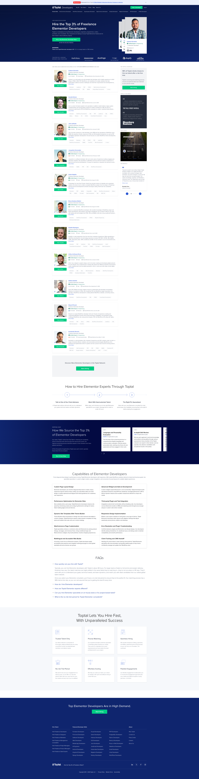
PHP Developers (133, 11)
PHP (84, 87)
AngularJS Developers (78, 752)
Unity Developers (113, 752)
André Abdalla (131, 41)
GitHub (86, 116)
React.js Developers (114, 740)
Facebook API (110, 348)
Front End (90, 142)
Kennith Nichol (72, 97)
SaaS (95, 191)
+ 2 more (105, 350)
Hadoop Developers (96, 737)
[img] (135, 43)
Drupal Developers (96, 731)
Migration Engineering (99, 217)
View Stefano (60, 296)
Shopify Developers (113, 11)
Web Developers (77, 740)
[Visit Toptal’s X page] (136, 764)
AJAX (106, 244)
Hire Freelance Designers (59, 734)
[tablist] (133, 193)
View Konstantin (60, 346)
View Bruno (60, 216)
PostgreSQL (89, 191)
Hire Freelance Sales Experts (59, 751)
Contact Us (132, 734)
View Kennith (60, 112)
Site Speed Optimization (74, 219)
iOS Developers (95, 740)
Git (81, 116)
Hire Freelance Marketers (59, 737)
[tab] (132, 193)
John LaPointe (72, 124)
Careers (131, 740)
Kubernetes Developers (97, 749)
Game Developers (96, 734)
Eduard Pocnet (72, 305)
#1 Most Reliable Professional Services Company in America (108, 2)
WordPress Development (75, 89)
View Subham (60, 85)
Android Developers (78, 749)
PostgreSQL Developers (115, 734)
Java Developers (95, 743)
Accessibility (117, 772)
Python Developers (114, 737)
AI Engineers (76, 746)
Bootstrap (78, 140)
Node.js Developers (96, 755)
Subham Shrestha (73, 70)
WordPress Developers (77, 11)
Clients (89, 7)
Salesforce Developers (115, 746)
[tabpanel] (133, 178)
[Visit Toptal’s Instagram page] (145, 764)
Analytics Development (90, 350)
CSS (83, 89)
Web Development (98, 142)
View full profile (60, 76)
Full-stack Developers (78, 731)
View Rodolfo (60, 242)
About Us (98, 7)
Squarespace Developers (89, 11)
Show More (71, 84)
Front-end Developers (78, 734)
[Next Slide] (140, 193)
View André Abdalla (136, 28)
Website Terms (109, 772)
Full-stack (82, 193)
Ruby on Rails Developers (116, 743)
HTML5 (89, 87)
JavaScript (78, 87)
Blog (94, 7)
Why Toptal (132, 731)
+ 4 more (108, 89)
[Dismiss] (145, 2)
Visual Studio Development (96, 116)
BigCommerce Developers (102, 11)
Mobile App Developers (79, 743)
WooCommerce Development (100, 87)
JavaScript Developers (97, 746)
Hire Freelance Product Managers (61, 748)
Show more (125, 183)
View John (60, 138)
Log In (145, 7)
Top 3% (77, 7)
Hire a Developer (136, 7)
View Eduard (60, 320)
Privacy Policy (101, 772)
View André (60, 189)
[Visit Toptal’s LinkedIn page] (132, 764)
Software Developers (78, 737)
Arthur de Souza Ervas (74, 254)
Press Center (132, 737)
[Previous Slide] (127, 193)
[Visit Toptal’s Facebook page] (140, 764)
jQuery (71, 116)
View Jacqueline (60, 165)
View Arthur (60, 269)
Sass (82, 270)
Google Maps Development (98, 89)
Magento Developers (123, 11)
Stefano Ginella (72, 281)
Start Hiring (85, 368)
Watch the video (131, 151)
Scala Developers (114, 749)
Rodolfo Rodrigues (73, 227)
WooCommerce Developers (65, 11)
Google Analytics (79, 350)
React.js (76, 116)
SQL (106, 113)
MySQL (88, 89)
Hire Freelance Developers (59, 731)
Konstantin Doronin (73, 331)
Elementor (72, 87)
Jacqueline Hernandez (74, 150)
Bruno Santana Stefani (74, 201)
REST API (103, 193)
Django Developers (78, 755)
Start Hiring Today (61, 456)
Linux (105, 116)
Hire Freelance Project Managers (61, 745)
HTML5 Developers (143, 11)
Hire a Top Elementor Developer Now (66, 39)
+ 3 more (107, 142)
